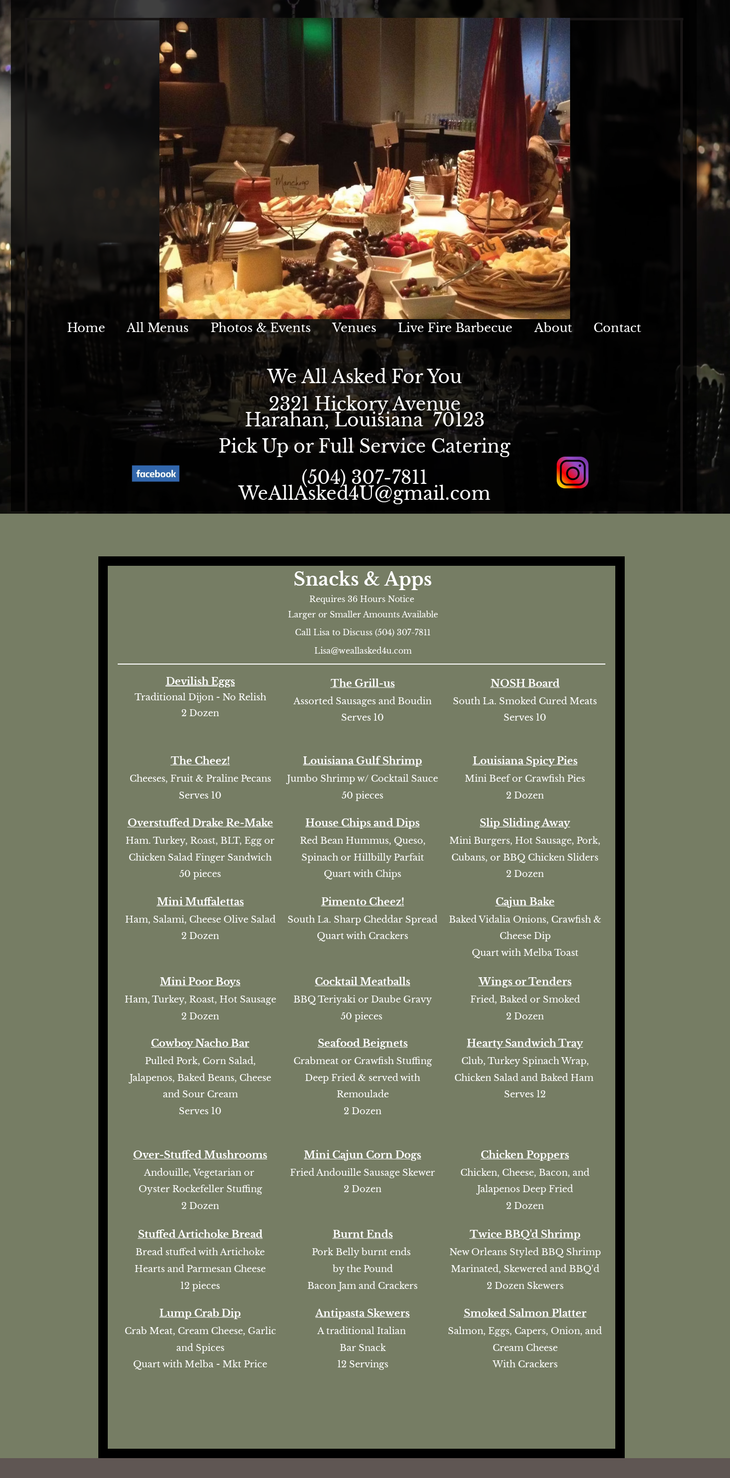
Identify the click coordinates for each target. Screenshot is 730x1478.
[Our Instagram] (572, 472)
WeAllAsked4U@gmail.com (364, 493)
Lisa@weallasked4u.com (363, 651)
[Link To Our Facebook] (156, 473)
